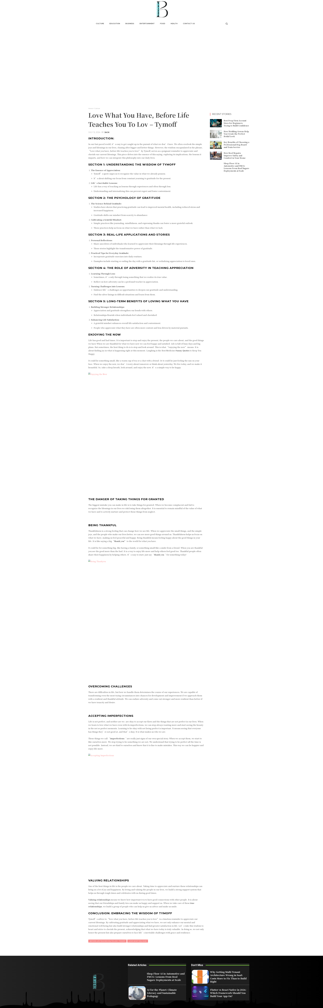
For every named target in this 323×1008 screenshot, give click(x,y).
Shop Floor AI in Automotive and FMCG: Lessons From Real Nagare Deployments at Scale (236, 167)
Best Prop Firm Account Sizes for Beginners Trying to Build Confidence (236, 123)
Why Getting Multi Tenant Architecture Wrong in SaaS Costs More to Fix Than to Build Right (228, 976)
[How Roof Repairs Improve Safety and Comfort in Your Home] (216, 155)
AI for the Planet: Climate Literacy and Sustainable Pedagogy (162, 993)
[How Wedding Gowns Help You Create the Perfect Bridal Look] (216, 134)
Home (90, 108)
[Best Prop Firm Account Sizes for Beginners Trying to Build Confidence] (216, 123)
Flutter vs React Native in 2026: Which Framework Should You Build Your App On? (228, 993)
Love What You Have (138, 941)
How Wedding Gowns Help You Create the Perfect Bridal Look (236, 134)
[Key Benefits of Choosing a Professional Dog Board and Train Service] (216, 145)
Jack (106, 132)
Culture (97, 108)
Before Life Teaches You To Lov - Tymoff (107, 941)
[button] (226, 23)
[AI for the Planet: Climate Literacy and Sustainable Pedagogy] (137, 993)
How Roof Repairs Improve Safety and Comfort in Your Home (235, 155)
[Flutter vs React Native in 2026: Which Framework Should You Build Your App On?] (200, 993)
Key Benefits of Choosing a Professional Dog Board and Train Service (236, 144)
